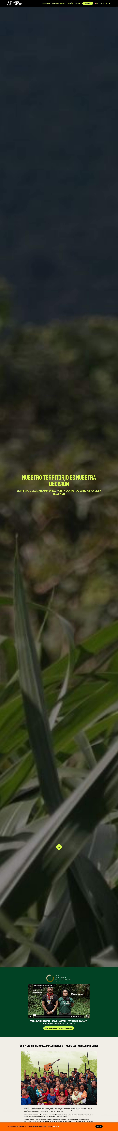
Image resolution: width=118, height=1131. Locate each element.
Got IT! (99, 1126)
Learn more (56, 1126)
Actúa (70, 3)
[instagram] (101, 3)
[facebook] (104, 3)
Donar (87, 3)
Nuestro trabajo (59, 3)
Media (78, 3)
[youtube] (109, 3)
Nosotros (46, 3)
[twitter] (106, 3)
